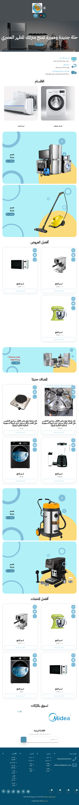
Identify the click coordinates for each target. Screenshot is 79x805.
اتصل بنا (30, 760)
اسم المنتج (58, 283)
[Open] (44, 8)
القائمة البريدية (47, 770)
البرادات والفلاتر (13, 784)
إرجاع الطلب (30, 765)
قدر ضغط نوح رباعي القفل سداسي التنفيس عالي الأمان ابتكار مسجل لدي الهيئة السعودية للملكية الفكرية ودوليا (59, 423)
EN (36, 15)
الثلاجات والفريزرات (13, 758)
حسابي (47, 757)
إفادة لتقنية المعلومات (36, 801)
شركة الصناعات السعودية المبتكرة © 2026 (33, 797)
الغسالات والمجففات (73, 126)
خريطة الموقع (30, 770)
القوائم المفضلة (47, 765)
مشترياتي (47, 760)
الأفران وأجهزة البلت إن (13, 778)
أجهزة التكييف (37, 126)
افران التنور (12, 762)
